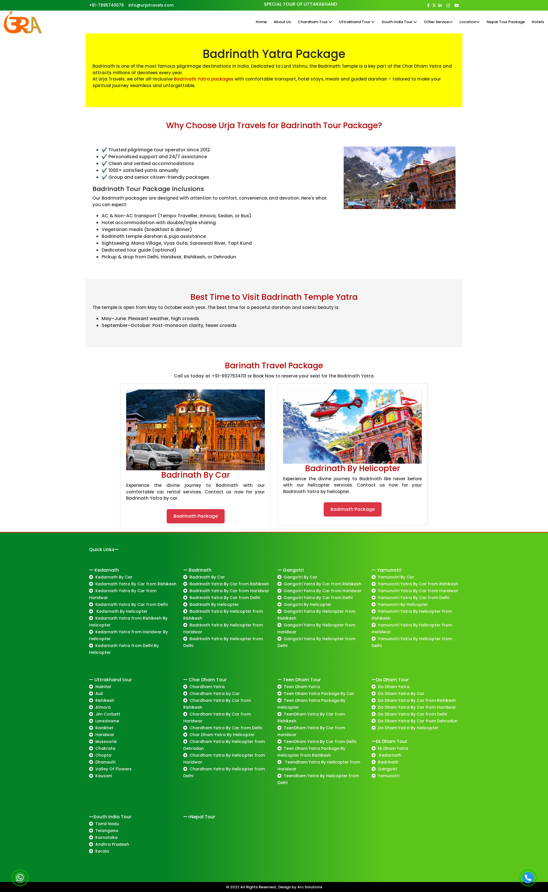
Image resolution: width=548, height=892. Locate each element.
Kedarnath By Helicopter (121, 611)
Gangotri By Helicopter (307, 604)
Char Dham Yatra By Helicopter (222, 735)
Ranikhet (104, 728)
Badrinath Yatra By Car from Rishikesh (229, 584)
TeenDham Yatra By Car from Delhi (320, 741)
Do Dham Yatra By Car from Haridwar (417, 707)
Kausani (103, 776)
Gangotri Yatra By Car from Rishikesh (322, 584)
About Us (282, 22)
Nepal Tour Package (506, 22)
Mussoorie (106, 741)
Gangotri (387, 769)
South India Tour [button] (397, 22)
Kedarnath (389, 755)
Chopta (103, 755)
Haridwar (104, 735)
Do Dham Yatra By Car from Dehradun (418, 721)
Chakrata (105, 748)
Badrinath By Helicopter (214, 604)
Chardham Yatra (207, 687)
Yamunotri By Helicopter (403, 604)
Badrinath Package (196, 516)
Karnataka (106, 837)
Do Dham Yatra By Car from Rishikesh (417, 700)
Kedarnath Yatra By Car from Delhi (131, 604)
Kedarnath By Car (113, 577)
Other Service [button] (436, 22)
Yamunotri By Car (396, 577)
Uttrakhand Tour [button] (355, 22)
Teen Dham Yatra (302, 687)
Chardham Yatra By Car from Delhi (226, 728)
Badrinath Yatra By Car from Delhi (225, 597)
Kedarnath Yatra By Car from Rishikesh (135, 584)
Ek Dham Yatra (393, 748)
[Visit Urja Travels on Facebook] (428, 5)
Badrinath (388, 762)
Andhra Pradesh (112, 844)
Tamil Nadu (107, 824)
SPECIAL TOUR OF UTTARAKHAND (300, 4)
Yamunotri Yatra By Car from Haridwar (418, 591)
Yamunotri (388, 776)
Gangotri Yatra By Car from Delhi (318, 597)
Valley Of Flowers (113, 769)
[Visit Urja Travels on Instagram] (448, 5)
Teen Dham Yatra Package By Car (319, 693)
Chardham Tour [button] (313, 22)
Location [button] (468, 22)
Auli (99, 693)
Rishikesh (104, 700)
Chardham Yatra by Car (215, 693)
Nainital (103, 687)
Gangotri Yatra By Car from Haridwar (323, 591)
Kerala (102, 851)
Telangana (106, 830)
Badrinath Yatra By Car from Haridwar (229, 591)
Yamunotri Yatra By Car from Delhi (413, 597)
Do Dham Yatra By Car (401, 693)
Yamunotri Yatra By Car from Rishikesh (418, 584)
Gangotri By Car (300, 577)
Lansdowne (107, 721)
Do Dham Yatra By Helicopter (408, 728)
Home (261, 22)
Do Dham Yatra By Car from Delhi (412, 714)
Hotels (538, 22)
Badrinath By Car (207, 577)
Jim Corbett (107, 714)
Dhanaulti (105, 762)
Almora (103, 707)
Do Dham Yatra (394, 687)
